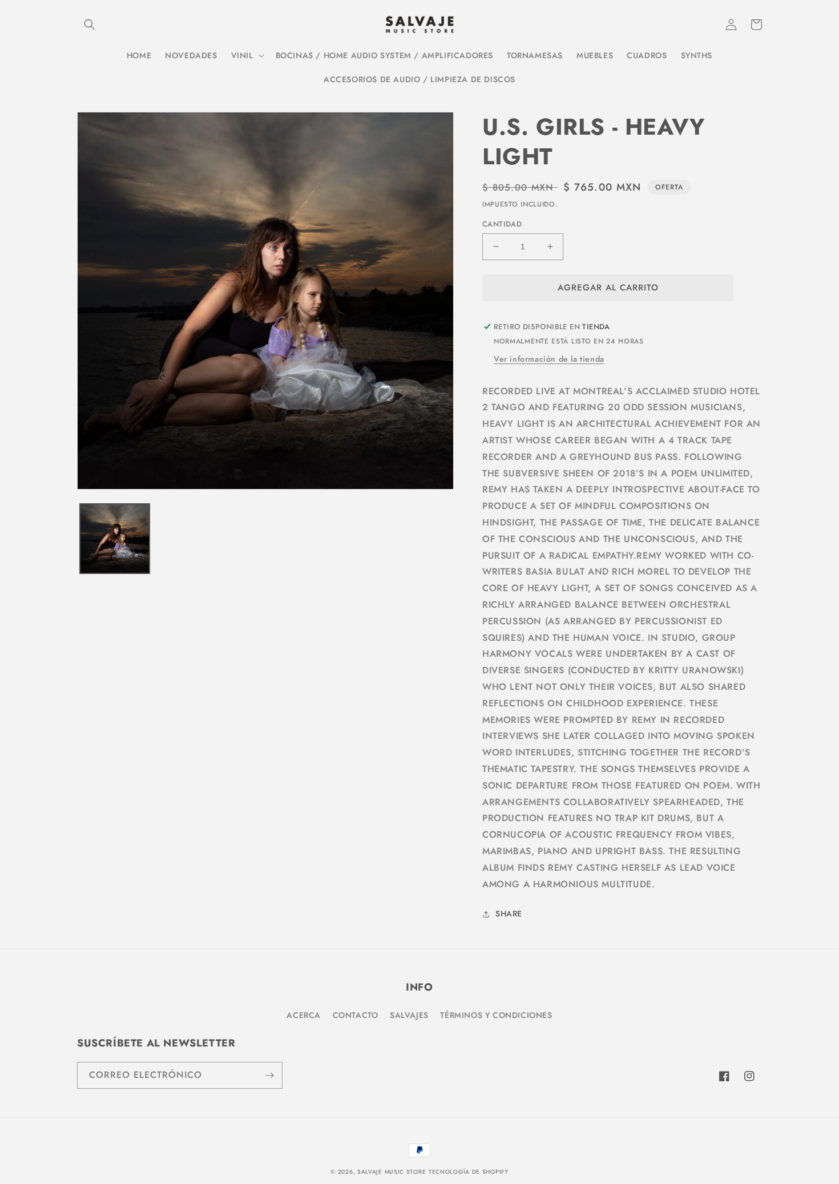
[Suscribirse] (269, 1075)
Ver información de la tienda (549, 359)
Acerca (304, 1015)
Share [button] (508, 913)
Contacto (355, 1015)
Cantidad (502, 224)
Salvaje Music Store (391, 1171)
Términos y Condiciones (496, 1015)
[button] (89, 24)
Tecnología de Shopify (469, 1171)
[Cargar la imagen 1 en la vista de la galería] (115, 538)
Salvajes (409, 1015)
